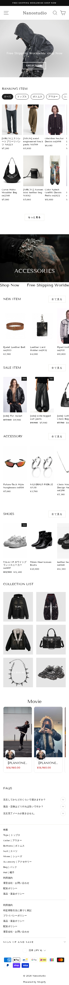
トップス (22, 96)
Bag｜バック (10, 867)
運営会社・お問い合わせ (16, 882)
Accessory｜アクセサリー (17, 861)
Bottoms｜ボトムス (14, 845)
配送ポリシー (10, 888)
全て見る (57, 299)
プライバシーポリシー (15, 915)
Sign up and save (18, 942)
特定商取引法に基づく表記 (17, 910)
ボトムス (37, 96)
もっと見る (34, 217)
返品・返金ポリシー (14, 893)
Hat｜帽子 (9, 872)
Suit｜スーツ (10, 851)
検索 (5, 829)
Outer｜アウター (12, 840)
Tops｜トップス (11, 835)
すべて (7, 96)
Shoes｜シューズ (12, 856)
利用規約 (8, 877)
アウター (53, 96)
